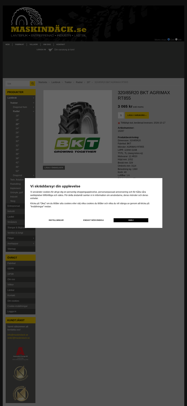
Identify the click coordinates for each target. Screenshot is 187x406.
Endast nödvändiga (93, 220)
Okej (130, 220)
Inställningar (56, 220)
